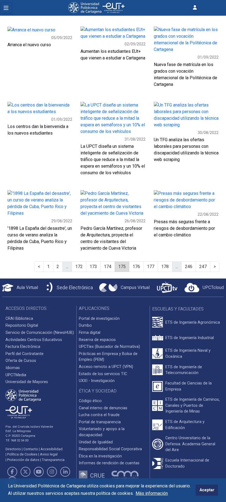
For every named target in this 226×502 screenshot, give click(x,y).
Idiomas (13, 367)
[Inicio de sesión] (195, 7)
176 (136, 266)
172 (79, 266)
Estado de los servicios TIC (103, 374)
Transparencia (53, 460)
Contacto (30, 449)
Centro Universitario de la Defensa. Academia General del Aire (190, 444)
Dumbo (85, 325)
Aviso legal (49, 454)
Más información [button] (152, 493)
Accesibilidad (52, 449)
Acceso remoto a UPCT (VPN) (106, 366)
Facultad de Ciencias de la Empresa (188, 386)
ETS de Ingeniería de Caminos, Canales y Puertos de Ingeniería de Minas (192, 405)
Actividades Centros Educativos (34, 339)
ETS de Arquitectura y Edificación (185, 424)
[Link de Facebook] (12, 472)
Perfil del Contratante (25, 353)
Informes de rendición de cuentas (109, 463)
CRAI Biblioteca (19, 318)
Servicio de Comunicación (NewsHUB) (40, 332)
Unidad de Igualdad (96, 442)
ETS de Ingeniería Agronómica (192, 322)
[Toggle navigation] (6, 7)
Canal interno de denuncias (103, 408)
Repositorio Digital (22, 325)
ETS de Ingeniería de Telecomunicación (183, 370)
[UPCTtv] (167, 287)
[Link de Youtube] (38, 472)
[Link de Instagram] (52, 472)
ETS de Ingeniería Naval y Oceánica (188, 353)
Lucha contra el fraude (99, 415)
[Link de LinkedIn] (65, 472)
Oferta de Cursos (21, 360)
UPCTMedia (16, 375)
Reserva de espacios (97, 339)
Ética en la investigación (100, 456)
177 (150, 266)
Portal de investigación (99, 318)
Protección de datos (23, 460)
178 (165, 266)
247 (203, 266)
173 (93, 266)
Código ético (90, 401)
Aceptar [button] (207, 490)
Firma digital (89, 332)
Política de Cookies (22, 454)
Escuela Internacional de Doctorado (187, 463)
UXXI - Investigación (97, 380)
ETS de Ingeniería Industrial (189, 337)
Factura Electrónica (23, 346)
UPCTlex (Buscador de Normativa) (109, 346)
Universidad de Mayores (27, 382)
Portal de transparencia (100, 422)
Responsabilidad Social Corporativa (110, 449)
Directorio (13, 449)
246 (188, 266)
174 (107, 266)
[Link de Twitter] (25, 472)
